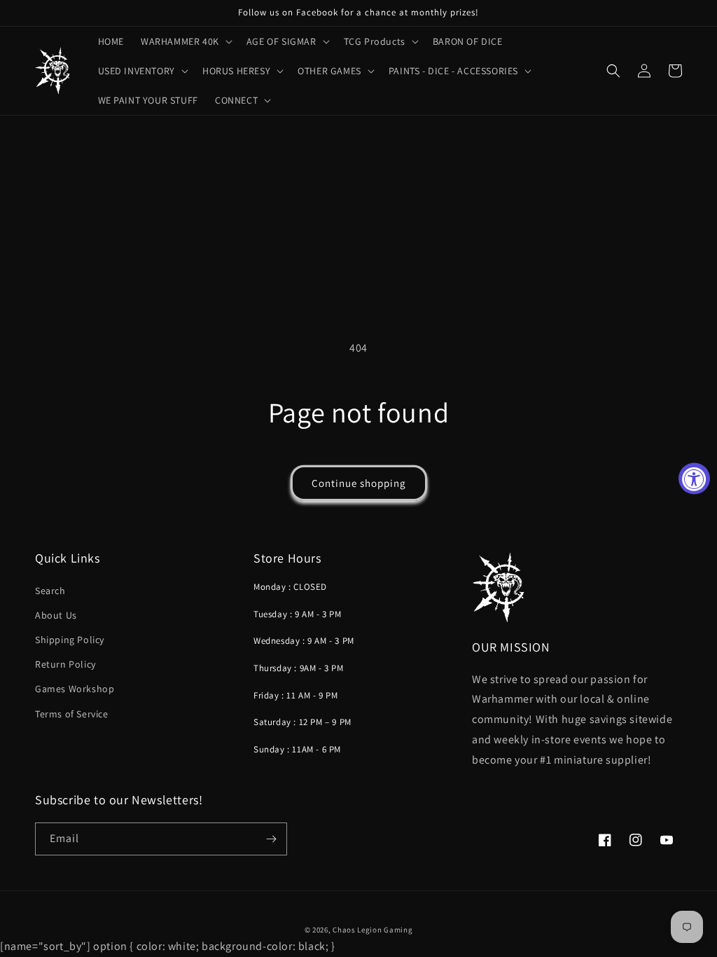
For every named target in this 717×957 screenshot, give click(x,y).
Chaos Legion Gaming (372, 930)
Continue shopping (359, 483)
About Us (56, 615)
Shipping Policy (69, 639)
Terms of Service (72, 714)
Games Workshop (74, 688)
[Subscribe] (271, 838)
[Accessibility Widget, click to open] (694, 479)
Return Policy (65, 664)
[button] (185, 41)
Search (50, 590)
